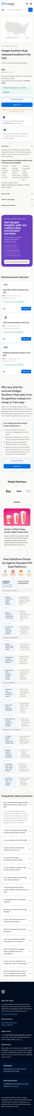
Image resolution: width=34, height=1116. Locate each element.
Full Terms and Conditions (9, 1014)
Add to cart (17, 105)
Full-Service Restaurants (20, 63)
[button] (3, 9)
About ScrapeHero (7, 1025)
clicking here (15, 1086)
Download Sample (17, 99)
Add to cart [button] (26, 308)
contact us (18, 1039)
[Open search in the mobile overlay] (19, 10)
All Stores (10, 63)
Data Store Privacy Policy (9, 1022)
